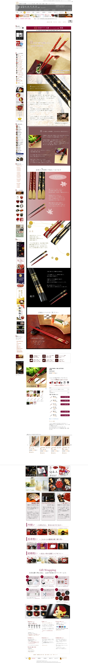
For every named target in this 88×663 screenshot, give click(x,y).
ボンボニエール (20, 60)
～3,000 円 (18, 187)
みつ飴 (22, 212)
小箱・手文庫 (20, 70)
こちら (37, 645)
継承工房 (19, 194)
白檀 (21, 203)
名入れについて (19, 349)
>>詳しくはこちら (30, 629)
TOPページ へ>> (55, 654)
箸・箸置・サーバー (20, 74)
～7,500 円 (18, 181)
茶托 (18, 78)
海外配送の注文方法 (19, 348)
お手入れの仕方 (19, 343)
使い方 (18, 344)
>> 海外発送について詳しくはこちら (33, 635)
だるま (22, 199)
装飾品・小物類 (20, 80)
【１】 (50, 387)
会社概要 (34, 654)
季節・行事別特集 (19, 241)
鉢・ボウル (19, 58)
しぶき (18, 199)
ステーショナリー (20, 72)
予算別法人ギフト (19, 165)
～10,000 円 (18, 180)
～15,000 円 (18, 177)
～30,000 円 (18, 173)
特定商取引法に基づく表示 (40, 654)
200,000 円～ (19, 167)
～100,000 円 (19, 170)
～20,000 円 (18, 174)
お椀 (18, 54)
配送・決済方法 (47, 654)
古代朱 (18, 203)
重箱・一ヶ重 (20, 62)
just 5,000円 (18, 183)
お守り (19, 82)
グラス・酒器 (20, 66)
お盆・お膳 (19, 56)
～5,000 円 (18, 184)
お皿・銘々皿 (20, 64)
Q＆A (51, 654)
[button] (27, 445)
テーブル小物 (20, 76)
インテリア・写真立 (20, 68)
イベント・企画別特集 (20, 320)
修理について (19, 347)
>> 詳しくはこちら (31, 649)
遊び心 (18, 221)
